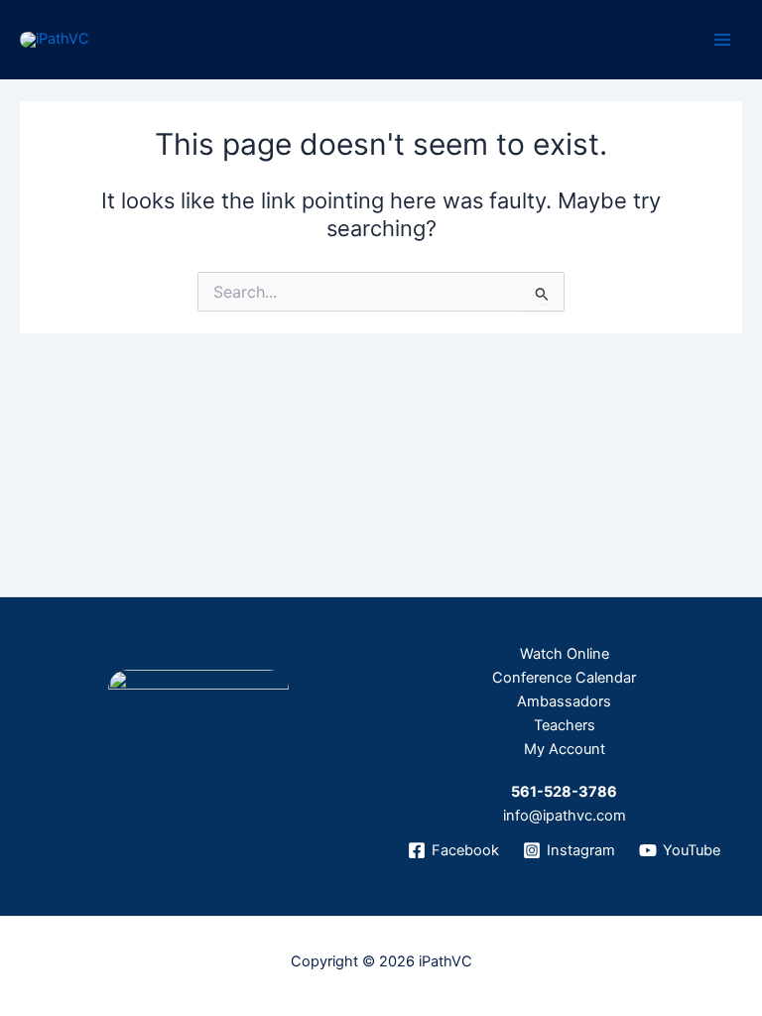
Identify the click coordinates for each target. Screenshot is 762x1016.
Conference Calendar (564, 678)
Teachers (564, 725)
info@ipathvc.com (564, 816)
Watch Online (564, 654)
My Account (564, 749)
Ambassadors (564, 701)
